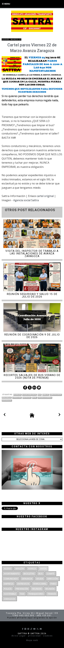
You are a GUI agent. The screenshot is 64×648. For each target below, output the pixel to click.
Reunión (49, 588)
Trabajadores (45, 397)
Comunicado (55, 394)
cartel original (45, 196)
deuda (39, 578)
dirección (16, 397)
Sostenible (10, 593)
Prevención (22, 588)
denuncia (6, 397)
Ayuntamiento (29, 394)
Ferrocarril (39, 583)
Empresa (26, 397)
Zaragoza (6, 400)
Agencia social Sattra (26, 200)
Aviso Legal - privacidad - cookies (32, 636)
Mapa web (32, 640)
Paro (34, 397)
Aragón (19, 568)
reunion (36, 588)
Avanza (17, 394)
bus (39, 394)
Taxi (22, 593)
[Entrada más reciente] (4, 415)
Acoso (7, 568)
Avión (43, 568)
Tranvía (52, 593)
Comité (45, 394)
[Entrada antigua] (59, 415)
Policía (7, 588)
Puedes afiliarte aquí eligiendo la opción (32, 618)
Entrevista (23, 583)
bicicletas (29, 573)
